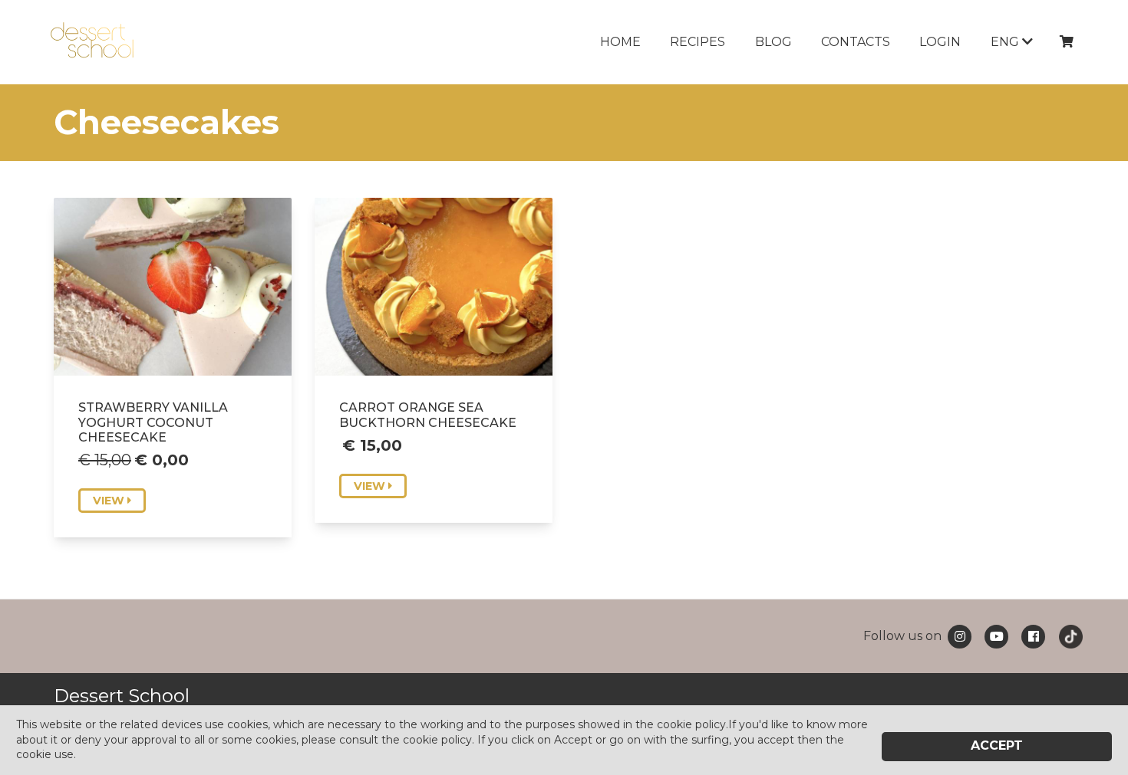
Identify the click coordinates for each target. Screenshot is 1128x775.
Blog (773, 41)
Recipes (697, 41)
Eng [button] (1006, 41)
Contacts (855, 41)
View (110, 500)
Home (620, 41)
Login (940, 41)
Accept (997, 745)
